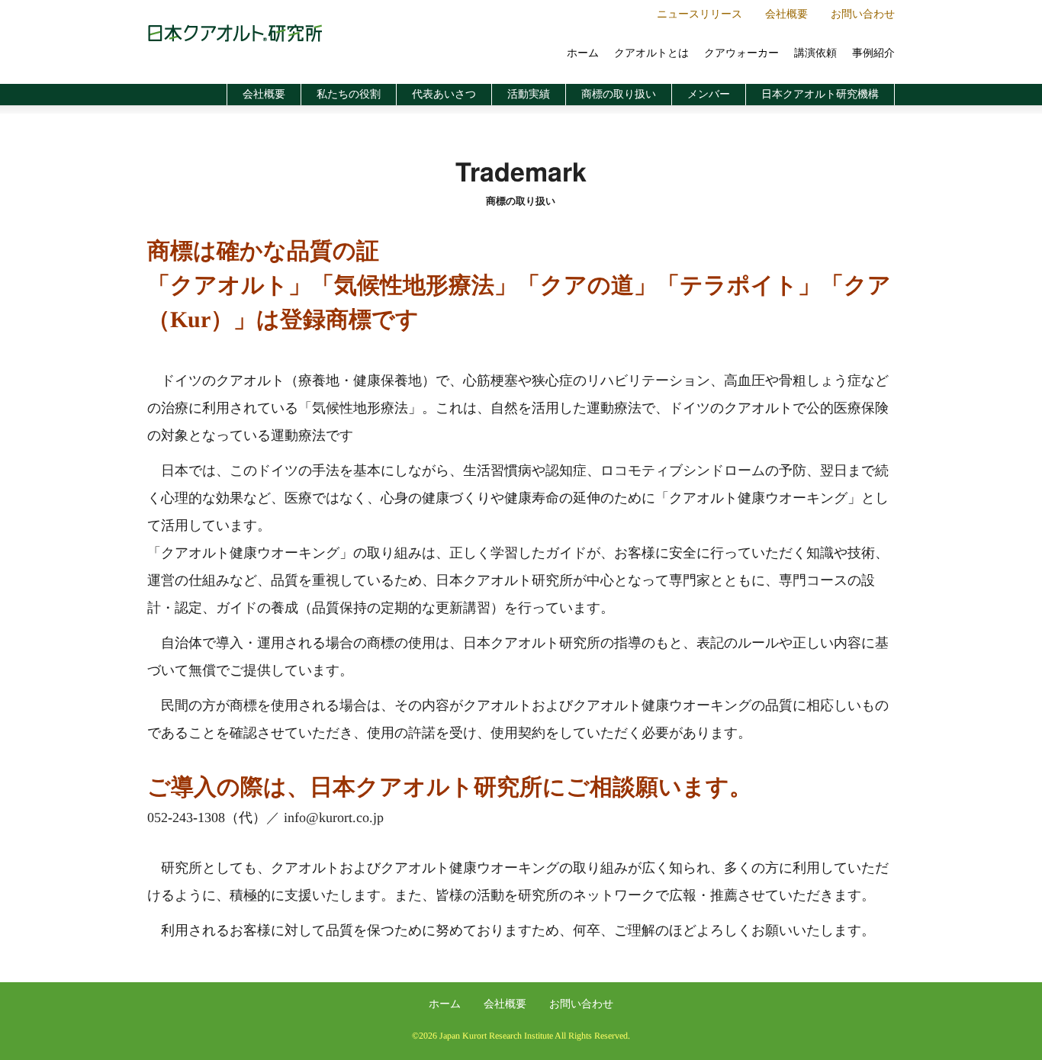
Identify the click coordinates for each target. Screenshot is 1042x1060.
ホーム (583, 53)
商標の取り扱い (618, 94)
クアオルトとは (651, 53)
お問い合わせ (863, 14)
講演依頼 (815, 53)
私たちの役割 (349, 94)
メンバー (708, 94)
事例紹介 (873, 53)
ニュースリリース (699, 14)
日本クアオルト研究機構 (820, 94)
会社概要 (786, 14)
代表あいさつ (444, 94)
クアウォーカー (741, 53)
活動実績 (528, 94)
